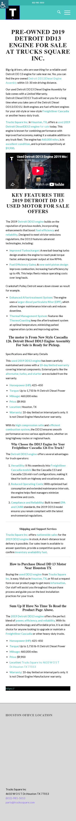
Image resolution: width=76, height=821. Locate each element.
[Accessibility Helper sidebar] (4, 4)
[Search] (57, 12)
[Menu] (65, 12)
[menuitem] (57, 12)
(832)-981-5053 (15, 798)
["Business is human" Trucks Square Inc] (31, 12)
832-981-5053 (38, 2)
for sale (45, 126)
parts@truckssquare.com (20, 802)
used (64, 122)
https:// (10, 688)
